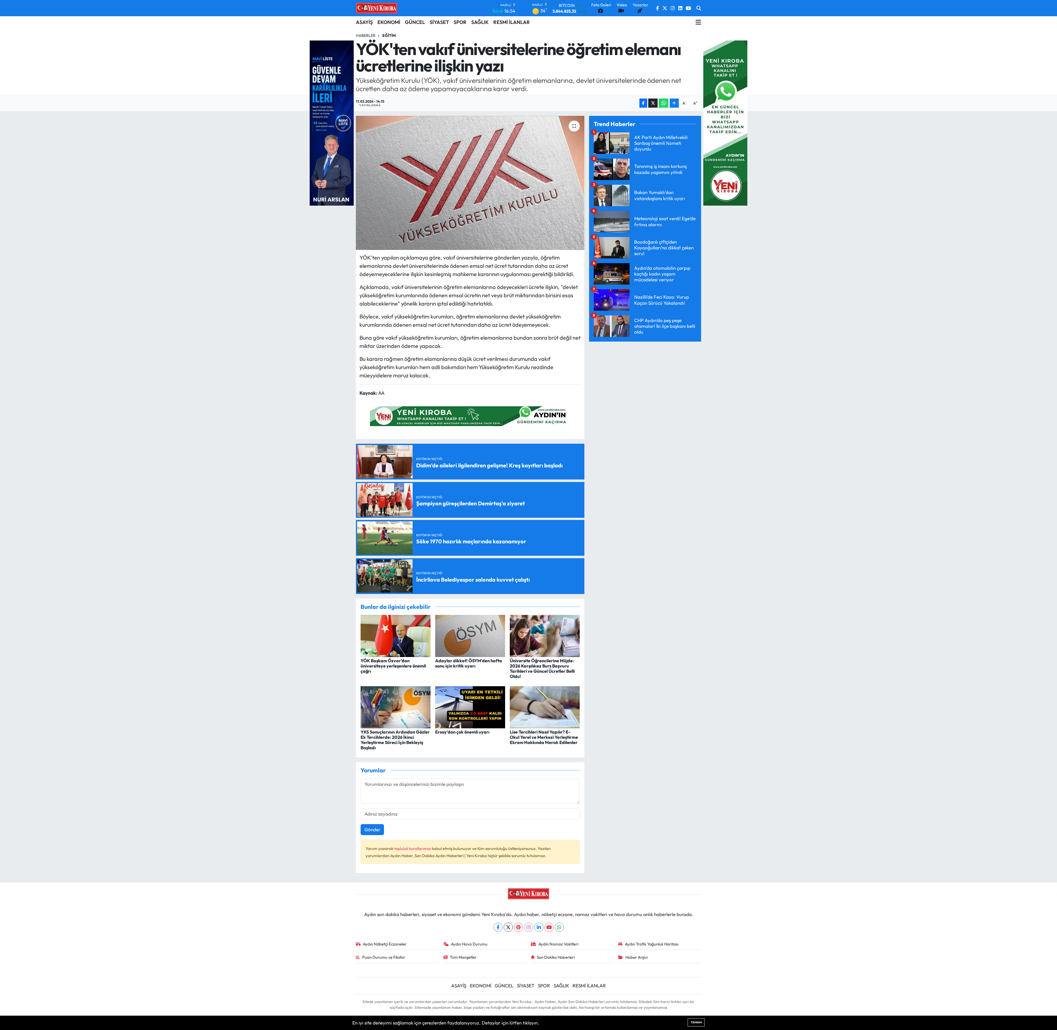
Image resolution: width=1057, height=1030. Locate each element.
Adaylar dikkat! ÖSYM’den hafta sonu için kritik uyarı (468, 663)
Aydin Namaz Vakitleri (558, 944)
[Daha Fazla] (674, 103)
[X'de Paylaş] (653, 103)
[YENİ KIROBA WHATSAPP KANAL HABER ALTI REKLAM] (470, 415)
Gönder (372, 829)
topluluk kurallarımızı (413, 848)
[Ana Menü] (698, 22)
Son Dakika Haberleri (556, 957)
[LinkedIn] (538, 927)
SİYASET (439, 22)
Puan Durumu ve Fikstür (383, 957)
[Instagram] (528, 927)
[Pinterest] (518, 927)
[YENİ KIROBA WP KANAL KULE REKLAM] (725, 122)
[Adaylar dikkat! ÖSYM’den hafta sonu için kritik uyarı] (470, 635)
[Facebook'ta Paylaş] (643, 103)
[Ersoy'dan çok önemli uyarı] (470, 706)
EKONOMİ (388, 22)
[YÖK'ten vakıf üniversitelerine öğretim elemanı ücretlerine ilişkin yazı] (470, 183)
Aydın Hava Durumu (469, 944)
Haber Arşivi (636, 957)
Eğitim (389, 35)
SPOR (460, 22)
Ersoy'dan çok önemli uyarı (462, 732)
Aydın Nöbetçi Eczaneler (385, 944)
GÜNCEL (415, 22)
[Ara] (698, 8)
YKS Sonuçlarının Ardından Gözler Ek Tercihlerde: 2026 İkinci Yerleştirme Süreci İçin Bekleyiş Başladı (395, 740)
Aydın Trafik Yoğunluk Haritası (651, 944)
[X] (508, 927)
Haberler (365, 35)
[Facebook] (498, 927)
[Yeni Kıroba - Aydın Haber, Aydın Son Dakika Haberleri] (376, 8)
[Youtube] (549, 927)
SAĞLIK (480, 22)
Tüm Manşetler (463, 957)
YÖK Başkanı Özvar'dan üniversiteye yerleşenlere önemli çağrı (393, 666)
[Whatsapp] (559, 927)
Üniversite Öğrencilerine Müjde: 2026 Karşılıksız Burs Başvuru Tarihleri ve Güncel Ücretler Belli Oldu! (542, 668)
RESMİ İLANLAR (511, 22)
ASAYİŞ (364, 22)
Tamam (696, 1022)
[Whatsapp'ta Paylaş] (663, 103)
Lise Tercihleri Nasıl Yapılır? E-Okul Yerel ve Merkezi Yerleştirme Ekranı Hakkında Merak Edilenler (544, 737)
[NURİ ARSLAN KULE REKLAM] (332, 122)
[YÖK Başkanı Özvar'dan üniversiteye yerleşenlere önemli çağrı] (396, 635)
